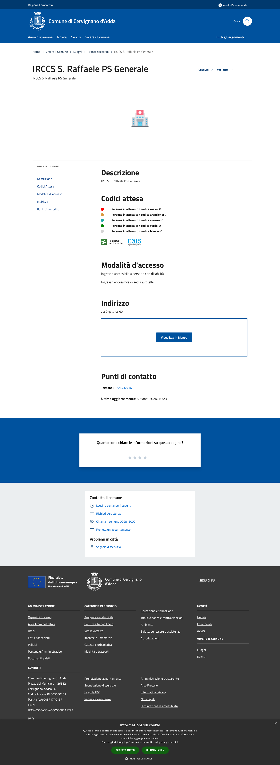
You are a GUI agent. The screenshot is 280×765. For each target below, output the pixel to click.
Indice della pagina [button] (48, 166)
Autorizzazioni (150, 638)
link (176, 742)
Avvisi (201, 631)
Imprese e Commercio (98, 637)
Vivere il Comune (57, 51)
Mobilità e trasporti (96, 651)
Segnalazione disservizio (100, 685)
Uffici (31, 631)
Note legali (148, 699)
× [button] (275, 723)
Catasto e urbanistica (98, 644)
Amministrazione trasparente (160, 678)
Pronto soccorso (98, 51)
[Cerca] (247, 21)
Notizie (201, 617)
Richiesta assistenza (97, 699)
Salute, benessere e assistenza (160, 631)
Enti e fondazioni (39, 637)
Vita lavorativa (93, 631)
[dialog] (140, 742)
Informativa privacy (153, 692)
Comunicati (204, 624)
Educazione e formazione (157, 611)
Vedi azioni (223, 70)
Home (36, 51)
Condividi (204, 70)
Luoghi (77, 51)
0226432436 (123, 387)
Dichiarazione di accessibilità (159, 706)
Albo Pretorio (149, 685)
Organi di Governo (39, 617)
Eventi (201, 656)
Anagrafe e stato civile (98, 617)
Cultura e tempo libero (98, 624)
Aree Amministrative (41, 624)
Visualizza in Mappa (174, 337)
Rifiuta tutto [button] (155, 749)
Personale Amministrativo (45, 651)
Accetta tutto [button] (125, 750)
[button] (140, 758)
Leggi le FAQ (92, 692)
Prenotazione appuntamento (102, 678)
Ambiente (147, 624)
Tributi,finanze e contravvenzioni (162, 617)
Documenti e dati (39, 658)
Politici (32, 644)
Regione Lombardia (40, 5)
